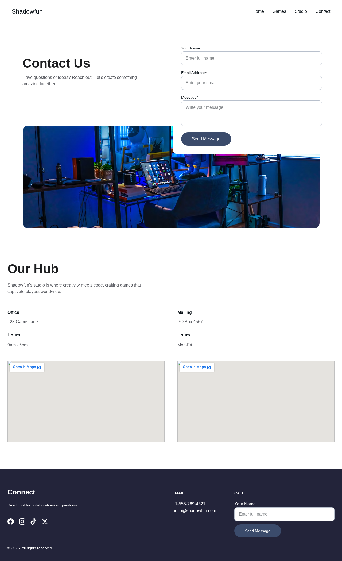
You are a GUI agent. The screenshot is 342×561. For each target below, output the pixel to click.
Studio (301, 11)
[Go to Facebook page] (10, 521)
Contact (323, 11)
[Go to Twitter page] (45, 521)
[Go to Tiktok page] (33, 521)
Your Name (190, 48)
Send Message (206, 139)
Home (258, 11)
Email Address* (194, 73)
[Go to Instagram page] (22, 521)
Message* (189, 97)
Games (279, 11)
